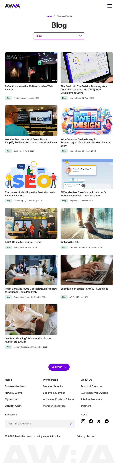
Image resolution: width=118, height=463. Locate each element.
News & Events (14, 392)
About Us (86, 379)
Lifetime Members (91, 399)
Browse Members (15, 386)
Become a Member (54, 392)
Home (8, 379)
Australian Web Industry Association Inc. (38, 436)
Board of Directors (91, 386)
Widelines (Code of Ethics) (58, 399)
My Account (12, 399)
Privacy (81, 436)
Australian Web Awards (94, 392)
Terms (90, 436)
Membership (50, 379)
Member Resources (54, 405)
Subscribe (11, 414)
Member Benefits (53, 386)
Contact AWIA (13, 405)
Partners (86, 405)
